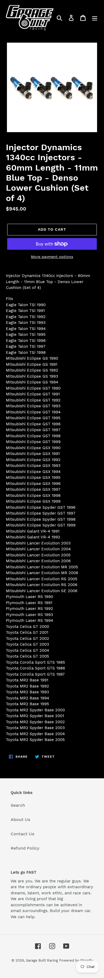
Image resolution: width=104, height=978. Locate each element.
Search (18, 805)
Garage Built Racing (42, 960)
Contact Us (22, 833)
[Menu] (95, 18)
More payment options (52, 256)
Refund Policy (25, 848)
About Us (20, 819)
